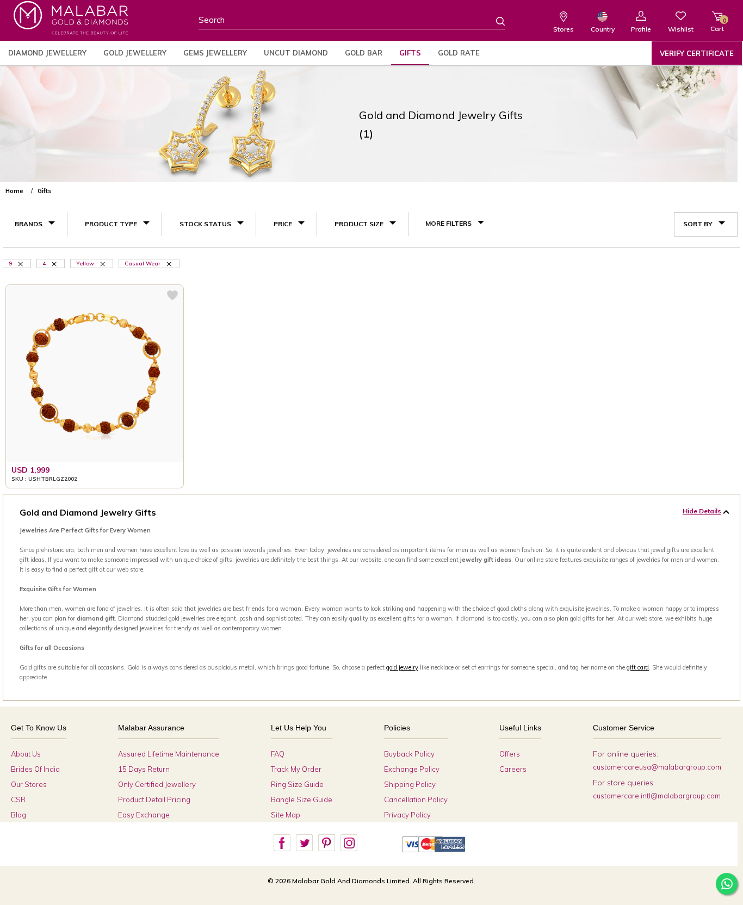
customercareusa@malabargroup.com (657, 767)
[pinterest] (326, 843)
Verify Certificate (697, 53)
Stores (563, 29)
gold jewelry (402, 667)
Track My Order (296, 769)
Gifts (410, 52)
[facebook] (282, 843)
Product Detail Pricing (154, 799)
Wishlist (681, 29)
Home (14, 191)
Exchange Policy (411, 769)
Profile (641, 29)
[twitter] (304, 843)
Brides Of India (35, 769)
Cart (717, 25)
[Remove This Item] (103, 263)
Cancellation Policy (416, 799)
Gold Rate (459, 52)
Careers (513, 769)
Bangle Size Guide (301, 799)
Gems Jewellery (215, 52)
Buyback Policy (409, 753)
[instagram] (348, 843)
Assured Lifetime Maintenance (168, 753)
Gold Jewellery (134, 52)
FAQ (277, 753)
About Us (26, 753)
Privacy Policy (407, 814)
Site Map (285, 814)
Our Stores (29, 784)
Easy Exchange (144, 814)
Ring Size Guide (297, 784)
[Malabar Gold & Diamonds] (71, 17)
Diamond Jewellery (47, 52)
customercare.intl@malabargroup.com (657, 795)
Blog (18, 814)
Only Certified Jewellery (157, 784)
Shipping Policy (410, 784)
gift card (638, 667)
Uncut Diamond (296, 52)
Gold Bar (363, 52)
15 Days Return (144, 769)
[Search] (493, 20)
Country (603, 29)
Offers (509, 753)
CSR (18, 799)
